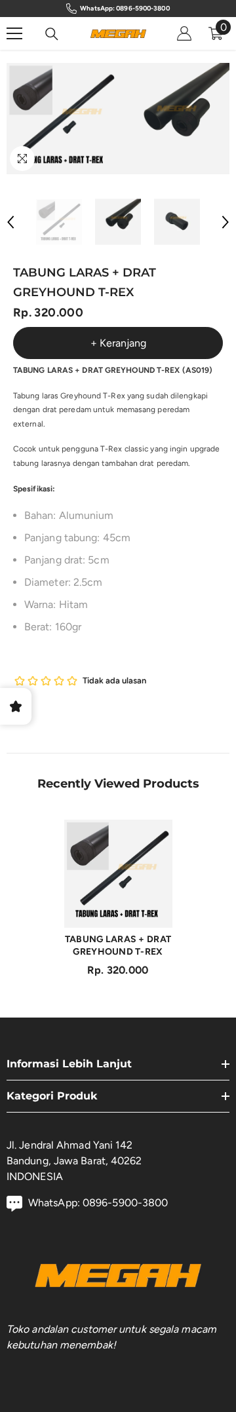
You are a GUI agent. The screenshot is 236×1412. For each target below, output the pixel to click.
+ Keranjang (118, 343)
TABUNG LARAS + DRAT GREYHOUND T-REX (118, 945)
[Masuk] (184, 33)
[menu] (14, 33)
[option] (62, 118)
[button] (10, 222)
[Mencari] (52, 34)
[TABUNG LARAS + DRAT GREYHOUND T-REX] (118, 874)
